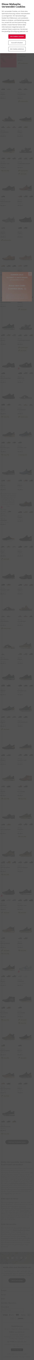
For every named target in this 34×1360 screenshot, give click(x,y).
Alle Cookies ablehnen (17, 49)
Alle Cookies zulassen (17, 36)
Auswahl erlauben (17, 42)
